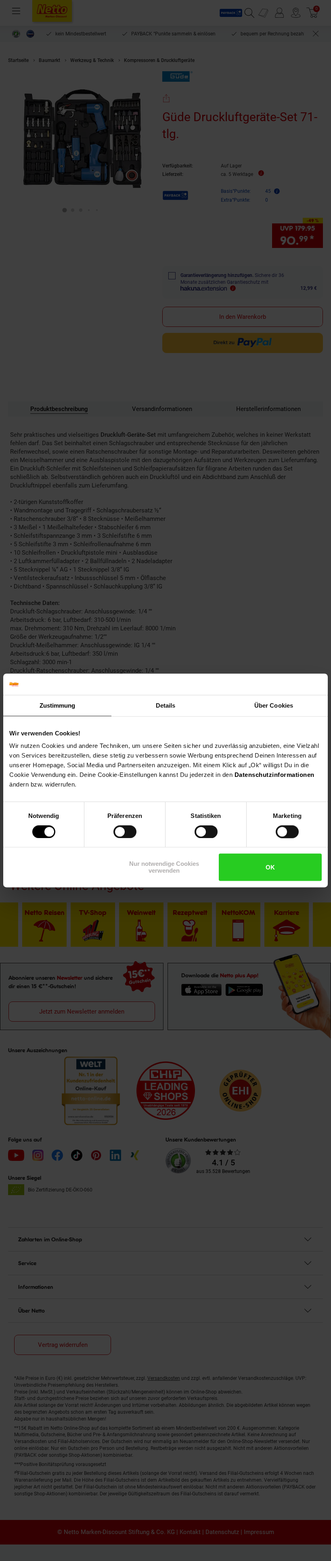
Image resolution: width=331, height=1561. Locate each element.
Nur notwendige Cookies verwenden (164, 867)
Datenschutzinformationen (274, 774)
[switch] (124, 831)
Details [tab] (166, 705)
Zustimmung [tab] (57, 705)
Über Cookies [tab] (273, 705)
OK (270, 867)
